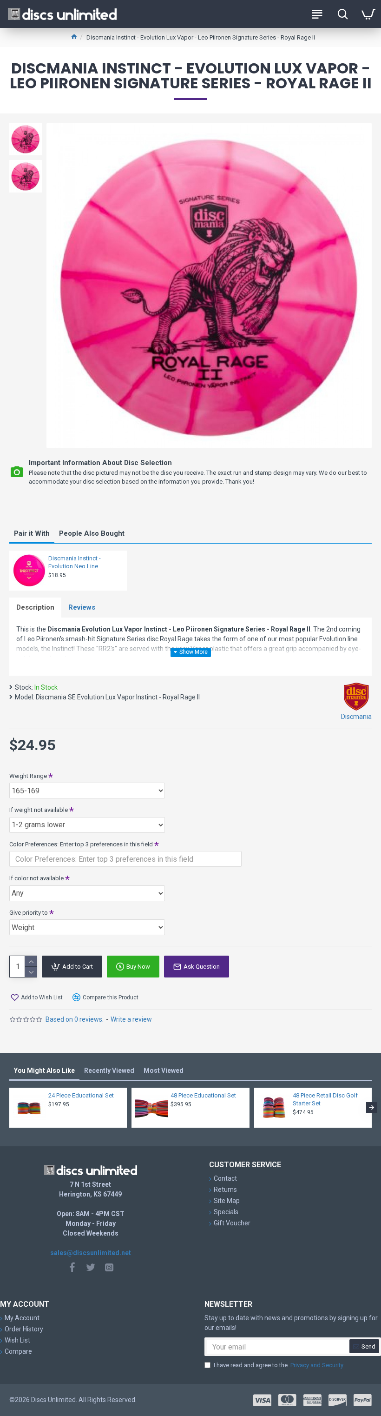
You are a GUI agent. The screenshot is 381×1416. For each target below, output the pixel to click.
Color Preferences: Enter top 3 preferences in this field (81, 844)
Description (35, 607)
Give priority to (28, 912)
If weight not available (38, 809)
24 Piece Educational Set (81, 1095)
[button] (9, 1107)
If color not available (36, 878)
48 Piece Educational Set (203, 1095)
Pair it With (32, 533)
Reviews (81, 607)
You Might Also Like (44, 1070)
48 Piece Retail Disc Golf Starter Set (325, 1099)
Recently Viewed (109, 1070)
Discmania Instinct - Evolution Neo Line (74, 562)
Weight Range (28, 775)
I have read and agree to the (278, 1365)
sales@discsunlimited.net (90, 1252)
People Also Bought (92, 533)
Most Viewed (164, 1070)
